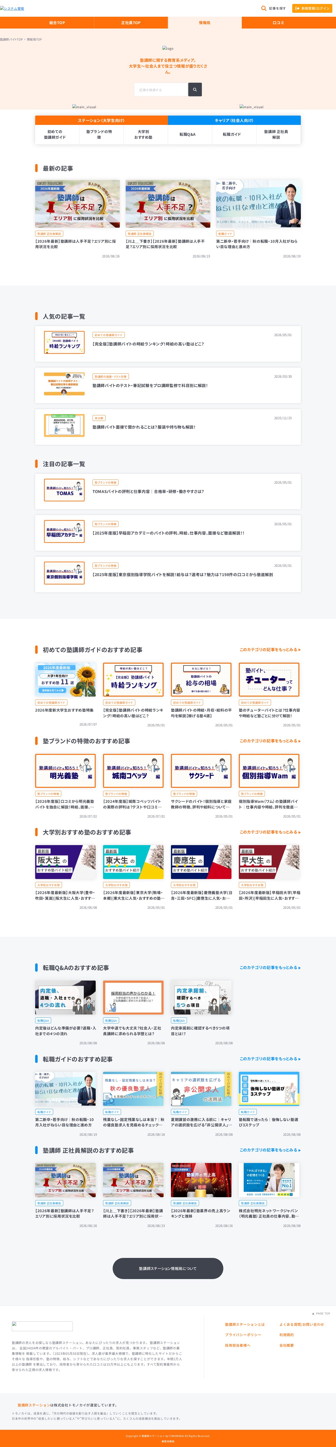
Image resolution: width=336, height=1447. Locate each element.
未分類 (99, 418)
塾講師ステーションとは (245, 1324)
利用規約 (286, 1334)
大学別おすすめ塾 (143, 134)
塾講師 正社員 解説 (276, 134)
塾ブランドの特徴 (99, 134)
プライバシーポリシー (243, 1334)
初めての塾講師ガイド (55, 134)
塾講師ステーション (34, 1404)
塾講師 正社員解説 (49, 234)
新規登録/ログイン (316, 8)
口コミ (278, 22)
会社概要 (286, 1345)
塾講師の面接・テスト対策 (111, 376)
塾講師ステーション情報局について (168, 1268)
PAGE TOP (322, 1313)
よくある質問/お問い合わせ (301, 1324)
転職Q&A (188, 134)
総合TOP (57, 22)
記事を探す (277, 8)
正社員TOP (131, 22)
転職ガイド (232, 134)
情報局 (205, 22)
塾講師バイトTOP (11, 39)
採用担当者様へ (237, 1345)
